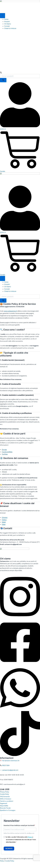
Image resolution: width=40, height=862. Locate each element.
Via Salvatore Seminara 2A (10, 761)
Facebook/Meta (7, 452)
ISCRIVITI (8, 848)
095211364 (6, 765)
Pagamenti (3, 803)
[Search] (3, 80)
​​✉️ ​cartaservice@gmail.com (9, 770)
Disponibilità (4, 806)
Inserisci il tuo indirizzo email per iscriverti (19, 825)
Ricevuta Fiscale (5, 808)
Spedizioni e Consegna (7, 810)
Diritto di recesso (5, 799)
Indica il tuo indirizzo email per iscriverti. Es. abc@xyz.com (19, 833)
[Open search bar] (1, 73)
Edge (3, 524)
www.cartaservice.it (10, 311)
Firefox (4, 520)
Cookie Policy (4, 794)
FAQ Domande (5, 796)
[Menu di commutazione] (2, 15)
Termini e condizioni (6, 801)
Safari (4, 522)
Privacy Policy (4, 792)
